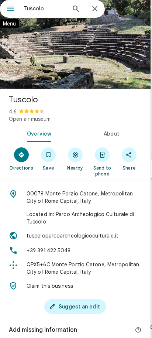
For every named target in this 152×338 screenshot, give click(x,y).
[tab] (37, 133)
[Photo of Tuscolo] (75, 44)
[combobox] (45, 8)
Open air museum (30, 119)
